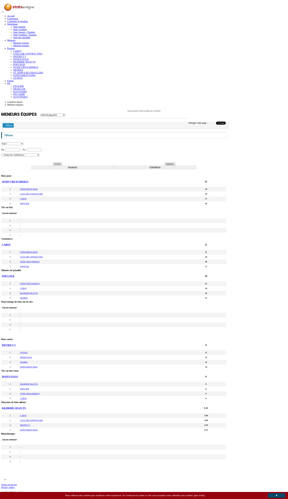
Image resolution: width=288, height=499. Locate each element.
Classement (12, 18)
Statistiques (12, 24)
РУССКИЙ (19, 94)
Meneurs (11, 40)
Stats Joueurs (19, 26)
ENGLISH (18, 86)
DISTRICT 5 (19, 56)
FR (8, 83)
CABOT (17, 51)
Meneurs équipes (21, 45)
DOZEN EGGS (21, 59)
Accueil (11, 16)
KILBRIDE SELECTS (24, 62)
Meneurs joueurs (21, 43)
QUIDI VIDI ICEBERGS (25, 67)
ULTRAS (18, 78)
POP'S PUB (19, 64)
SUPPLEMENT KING (24, 75)
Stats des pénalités (21, 37)
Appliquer (170, 164)
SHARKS (18, 70)
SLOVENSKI (20, 91)
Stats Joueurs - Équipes (24, 32)
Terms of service (9, 484)
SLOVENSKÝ (20, 97)
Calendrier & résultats (17, 21)
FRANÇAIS (19, 89)
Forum (10, 80)
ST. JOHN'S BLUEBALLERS (28, 72)
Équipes (11, 48)
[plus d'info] (199, 495)
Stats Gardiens (20, 29)
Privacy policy (8, 487)
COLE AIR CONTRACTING (28, 53)
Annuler (57, 164)
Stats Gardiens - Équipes (24, 35)
